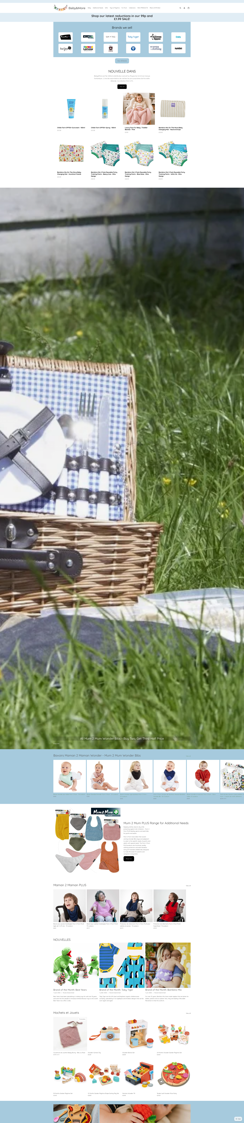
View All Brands (122, 61)
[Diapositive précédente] (91, 1034)
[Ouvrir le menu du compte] (184, 8)
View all (122, 86)
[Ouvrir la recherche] (180, 8)
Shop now (56, 743)
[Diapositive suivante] (119, 1034)
